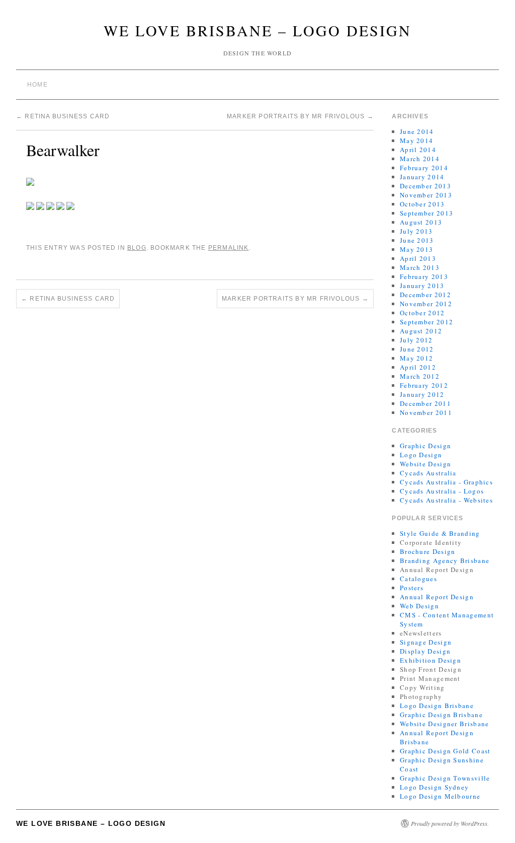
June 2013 (417, 240)
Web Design (419, 605)
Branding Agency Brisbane (444, 560)
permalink (228, 247)
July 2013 (416, 231)
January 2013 (422, 285)
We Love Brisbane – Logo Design (257, 30)
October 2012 (422, 312)
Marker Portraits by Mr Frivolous (300, 116)
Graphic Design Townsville (445, 778)
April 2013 (418, 258)
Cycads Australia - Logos (442, 491)
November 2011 (426, 412)
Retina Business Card (63, 116)
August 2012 (421, 330)
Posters (411, 587)
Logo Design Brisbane (437, 705)
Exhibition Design (430, 660)
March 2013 (420, 267)
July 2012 (416, 339)
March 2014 (420, 158)
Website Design (425, 463)
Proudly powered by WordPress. (450, 823)
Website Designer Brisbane (444, 723)
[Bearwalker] (30, 180)
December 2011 (425, 403)
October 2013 (422, 203)
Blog (136, 247)
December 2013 (425, 185)
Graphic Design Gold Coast (445, 750)
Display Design (425, 651)
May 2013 (416, 249)
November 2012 (426, 303)
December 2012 (425, 294)
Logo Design (421, 454)
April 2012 (418, 367)
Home (37, 84)
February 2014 (424, 167)
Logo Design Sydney (434, 787)
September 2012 (426, 321)
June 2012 (417, 349)
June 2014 (417, 131)
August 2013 (421, 222)
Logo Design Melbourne (440, 796)
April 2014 (418, 149)
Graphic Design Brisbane (441, 714)
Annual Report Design (437, 596)
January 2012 (422, 394)
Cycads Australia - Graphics (446, 481)
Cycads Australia (428, 472)
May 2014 (416, 140)
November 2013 (426, 194)
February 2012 (424, 385)
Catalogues (418, 578)
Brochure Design (428, 551)
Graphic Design (425, 445)
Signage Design (426, 642)
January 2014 (422, 176)
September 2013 (426, 213)
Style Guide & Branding (440, 533)
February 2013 (424, 276)
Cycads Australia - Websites (446, 500)
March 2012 (420, 376)
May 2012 (416, 358)
